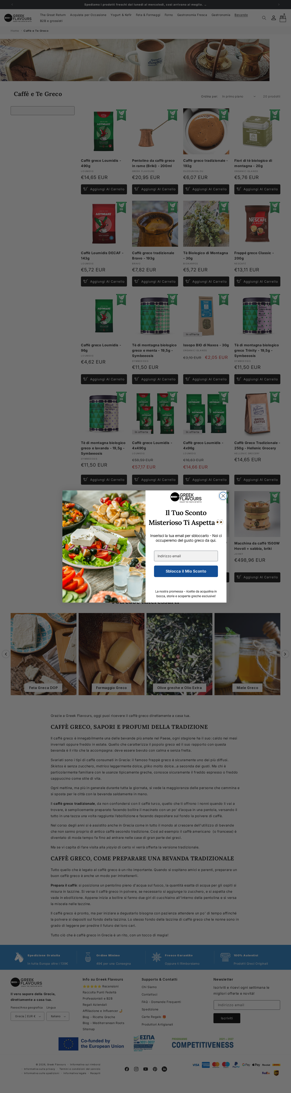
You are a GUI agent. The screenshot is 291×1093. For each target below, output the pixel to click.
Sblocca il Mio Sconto (186, 571)
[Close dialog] (223, 496)
